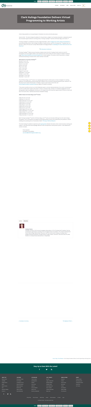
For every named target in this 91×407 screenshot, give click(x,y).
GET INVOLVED (62, 5)
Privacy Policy (29, 397)
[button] (86, 5)
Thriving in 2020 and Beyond (49, 120)
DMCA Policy (42, 397)
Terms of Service (35, 397)
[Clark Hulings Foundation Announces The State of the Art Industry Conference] (52, 330)
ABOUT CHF (79, 5)
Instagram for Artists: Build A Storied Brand (59, 41)
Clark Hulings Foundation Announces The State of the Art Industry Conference (52, 334)
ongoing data (43, 124)
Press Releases (60, 358)
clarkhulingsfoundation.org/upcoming (27, 84)
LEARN (67, 5)
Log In (63, 397)
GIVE (83, 5)
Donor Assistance (53, 397)
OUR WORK (56, 5)
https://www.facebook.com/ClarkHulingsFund (31, 55)
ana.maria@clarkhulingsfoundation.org (31, 132)
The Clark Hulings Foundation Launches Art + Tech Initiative (66, 334)
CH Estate (58, 397)
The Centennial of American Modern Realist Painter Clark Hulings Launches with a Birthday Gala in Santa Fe (24, 342)
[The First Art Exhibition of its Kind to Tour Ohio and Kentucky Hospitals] (38, 331)
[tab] (20, 221)
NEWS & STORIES (72, 5)
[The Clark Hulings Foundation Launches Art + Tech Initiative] (66, 330)
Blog (56, 358)
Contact (47, 397)
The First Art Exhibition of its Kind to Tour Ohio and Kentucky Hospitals (38, 335)
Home (54, 358)
